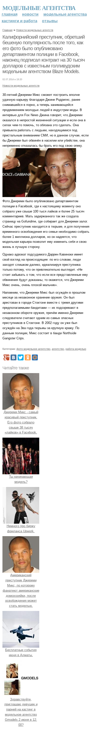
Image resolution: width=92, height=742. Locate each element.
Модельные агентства (38, 7)
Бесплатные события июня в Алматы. (21, 652)
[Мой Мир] (35, 357)
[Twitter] (21, 357)
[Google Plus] (6, 357)
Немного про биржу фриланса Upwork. (21, 528)
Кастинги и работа (19, 21)
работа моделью (76, 348)
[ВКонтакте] (13, 357)
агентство (58, 348)
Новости (30, 14)
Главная (9, 14)
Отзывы (50, 21)
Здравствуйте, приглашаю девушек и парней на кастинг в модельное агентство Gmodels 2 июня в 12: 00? (21, 712)
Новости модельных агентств (34, 30)
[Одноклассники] (28, 357)
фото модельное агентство (33, 348)
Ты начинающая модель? (21, 479)
